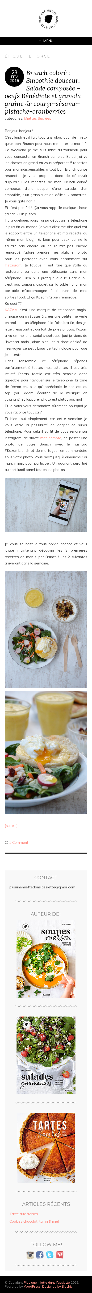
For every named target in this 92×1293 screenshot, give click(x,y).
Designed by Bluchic (57, 1286)
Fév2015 (14, 78)
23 (14, 72)
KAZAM (11, 310)
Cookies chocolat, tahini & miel (34, 1221)
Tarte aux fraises (23, 1214)
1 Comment (18, 842)
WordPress (32, 1286)
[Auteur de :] (46, 959)
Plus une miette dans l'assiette (47, 1282)
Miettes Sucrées (37, 118)
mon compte (51, 438)
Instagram (13, 265)
